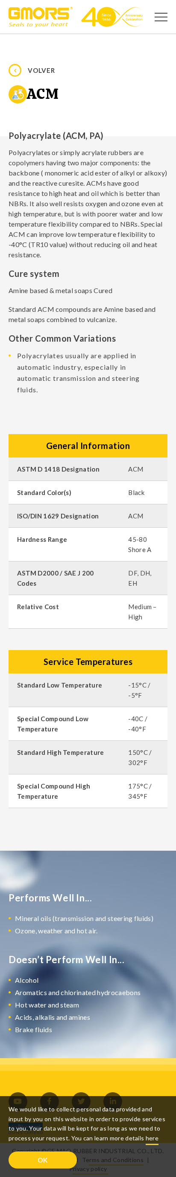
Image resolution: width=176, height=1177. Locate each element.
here (152, 1138)
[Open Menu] (161, 17)
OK (43, 1160)
